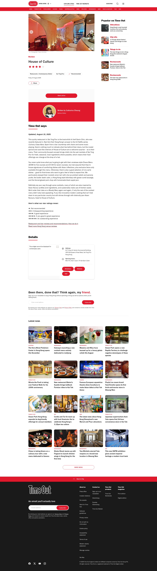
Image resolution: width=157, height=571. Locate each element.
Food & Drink (47, 9)
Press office (83, 491)
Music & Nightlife (107, 9)
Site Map (82, 557)
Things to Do (37, 9)
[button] (57, 246)
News (30, 9)
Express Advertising (95, 503)
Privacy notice (84, 518)
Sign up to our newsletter (96, 493)
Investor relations (85, 496)
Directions (68, 269)
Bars (99, 9)
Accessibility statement (83, 534)
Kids (120, 9)
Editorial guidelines (83, 512)
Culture (55, 9)
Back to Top (80, 479)
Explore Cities (69, 4)
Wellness (84, 9)
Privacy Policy (68, 308)
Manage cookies (84, 550)
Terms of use (83, 539)
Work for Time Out (84, 506)
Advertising (95, 498)
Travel (61, 9)
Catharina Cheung (73, 111)
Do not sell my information (84, 523)
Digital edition (122, 498)
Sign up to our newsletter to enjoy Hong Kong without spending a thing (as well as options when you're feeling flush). (59, 296)
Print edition (121, 494)
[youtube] (40, 563)
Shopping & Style (69, 9)
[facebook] (29, 563)
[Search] (117, 4)
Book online (61, 95)
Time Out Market (97, 509)
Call (66, 274)
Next (91, 32)
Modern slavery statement (84, 545)
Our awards (83, 500)
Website (79, 269)
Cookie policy (84, 528)
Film (115, 9)
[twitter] (35, 563)
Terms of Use (58, 308)
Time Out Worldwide (108, 495)
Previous (31, 32)
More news (78, 467)
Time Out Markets (82, 4)
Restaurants (92, 9)
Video (78, 9)
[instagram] (45, 563)
